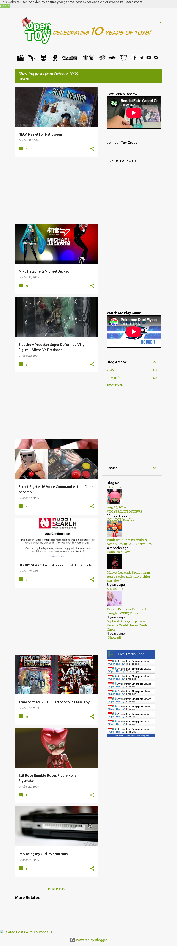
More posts (56, 889)
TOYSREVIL (115, 487)
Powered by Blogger (91, 940)
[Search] (159, 21)
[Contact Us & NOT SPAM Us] (156, 59)
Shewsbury (115, 589)
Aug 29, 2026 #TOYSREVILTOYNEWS (124, 509)
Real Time (130, 735)
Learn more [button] (133, 2)
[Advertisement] (56, 190)
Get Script (118, 735)
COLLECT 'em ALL (120, 519)
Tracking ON (143, 735)
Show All (114, 637)
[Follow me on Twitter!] (142, 59)
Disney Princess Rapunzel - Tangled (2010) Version (127, 611)
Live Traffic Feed (131, 654)
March (115, 378)
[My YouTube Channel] (148, 59)
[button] (92, 149)
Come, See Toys (118, 552)
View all (24, 79)
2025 (110, 370)
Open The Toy (116, 663)
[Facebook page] (134, 59)
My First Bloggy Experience (127, 621)
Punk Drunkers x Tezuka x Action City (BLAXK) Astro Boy (129, 542)
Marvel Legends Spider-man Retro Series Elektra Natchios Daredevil (128, 577)
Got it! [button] (5, 6)
